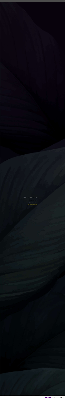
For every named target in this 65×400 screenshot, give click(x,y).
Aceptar (48, 397)
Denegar (54, 397)
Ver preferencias (61, 397)
